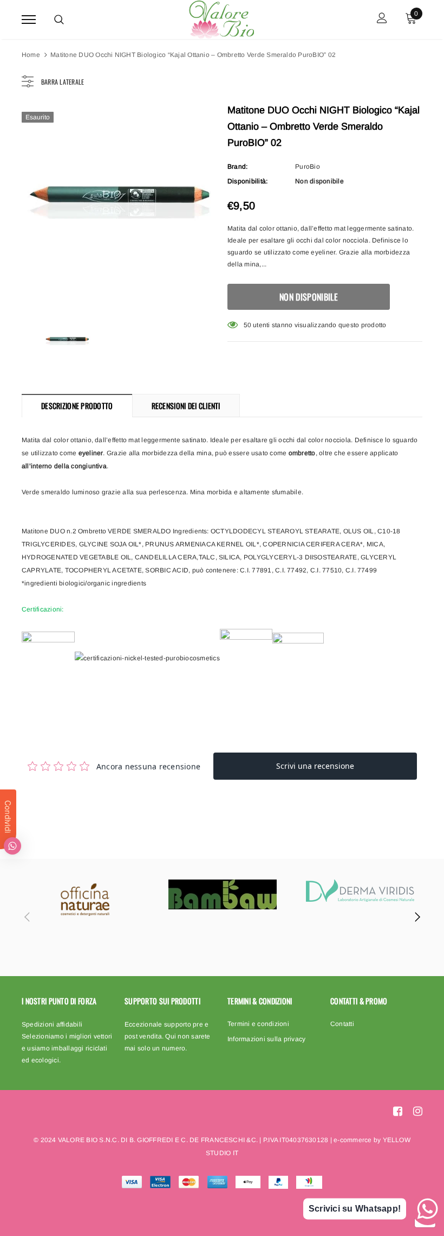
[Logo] (220, 18)
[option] (119, 203)
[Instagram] (417, 1111)
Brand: (237, 166)
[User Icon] (382, 19)
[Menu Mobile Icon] (29, 19)
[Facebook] (397, 1111)
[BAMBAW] (222, 894)
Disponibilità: (247, 181)
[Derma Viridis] (360, 891)
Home (31, 55)
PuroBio (307, 166)
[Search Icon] (59, 19)
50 (247, 325)
